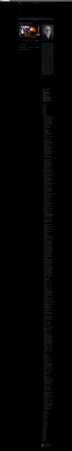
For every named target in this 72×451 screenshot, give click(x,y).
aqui (46, 43)
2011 (44, 437)
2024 (44, 108)
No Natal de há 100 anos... (47, 202)
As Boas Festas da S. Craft (47, 359)
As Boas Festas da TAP (47, 386)
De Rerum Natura (45, 92)
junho (45, 417)
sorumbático (45, 95)
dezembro (45, 115)
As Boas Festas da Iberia (47, 308)
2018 (44, 427)
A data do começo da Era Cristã (48, 174)
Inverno (44, 353)
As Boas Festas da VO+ (47, 399)
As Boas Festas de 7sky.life (47, 213)
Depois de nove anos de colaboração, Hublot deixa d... (47, 157)
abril (44, 420)
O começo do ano (46, 198)
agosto (45, 415)
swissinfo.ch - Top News (47, 97)
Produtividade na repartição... (47, 169)
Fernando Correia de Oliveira (46, 444)
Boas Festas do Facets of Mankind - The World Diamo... (47, 329)
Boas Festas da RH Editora (47, 318)
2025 (44, 107)
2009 (44, 440)
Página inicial (30, 47)
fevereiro (45, 423)
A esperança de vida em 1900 (48, 187)
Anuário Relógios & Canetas (47, 100)
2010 (44, 438)
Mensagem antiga (37, 47)
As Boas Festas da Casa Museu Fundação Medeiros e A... (48, 313)
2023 (44, 110)
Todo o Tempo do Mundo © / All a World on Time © (42, 18)
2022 (44, 111)
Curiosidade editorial (46, 96)
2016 (44, 430)
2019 (44, 426)
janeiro (45, 424)
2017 (44, 429)
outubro (45, 412)
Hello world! (44, 101)
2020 (44, 114)
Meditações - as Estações (47, 170)
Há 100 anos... (45, 135)
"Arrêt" (44, 90)
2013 (44, 434)
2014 (44, 433)
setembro (45, 413)
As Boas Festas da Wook (47, 297)
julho (44, 416)
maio (44, 419)
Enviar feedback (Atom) (26, 49)
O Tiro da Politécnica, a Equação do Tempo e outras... (47, 127)
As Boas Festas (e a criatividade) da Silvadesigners (46, 130)
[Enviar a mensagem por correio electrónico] (37, 40)
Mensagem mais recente (22, 47)
